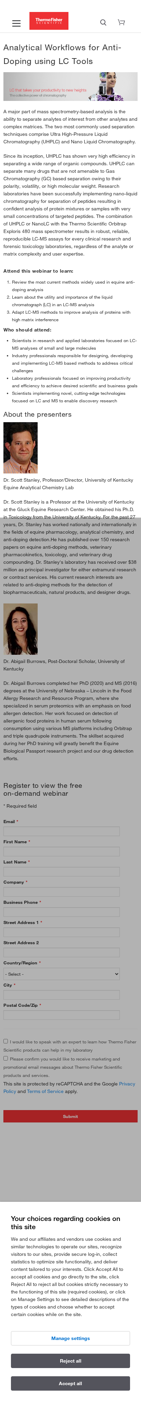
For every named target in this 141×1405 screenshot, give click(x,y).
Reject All (70, 1361)
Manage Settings (70, 1338)
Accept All (70, 1383)
